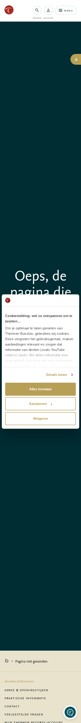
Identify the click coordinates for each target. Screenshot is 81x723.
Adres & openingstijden (26, 689)
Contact (12, 705)
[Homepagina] (6, 661)
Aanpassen (38, 404)
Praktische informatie (25, 697)
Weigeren (40, 418)
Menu (68, 10)
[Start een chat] (70, 712)
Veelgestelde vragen (23, 714)
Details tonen (56, 375)
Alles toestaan (40, 389)
